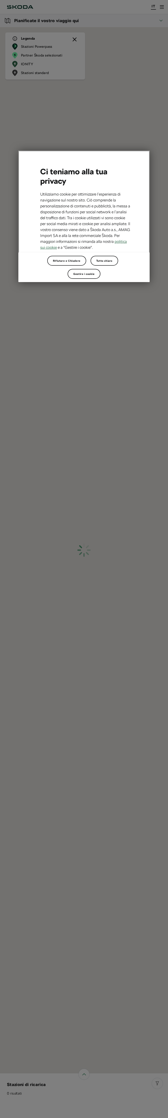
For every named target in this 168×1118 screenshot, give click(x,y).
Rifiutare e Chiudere (66, 260)
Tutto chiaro (104, 260)
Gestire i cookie (84, 273)
